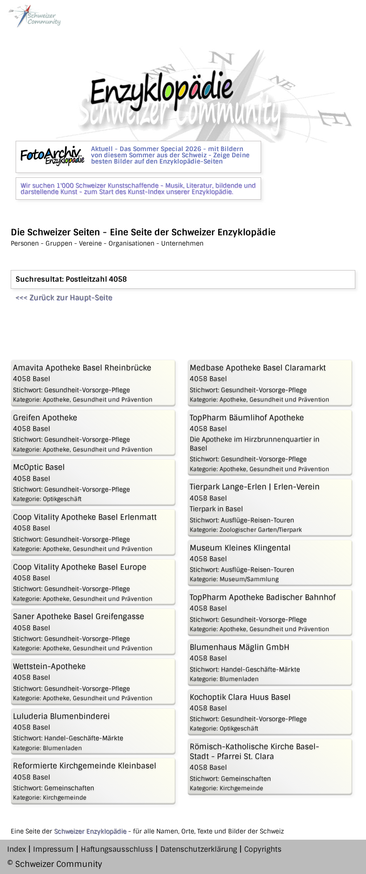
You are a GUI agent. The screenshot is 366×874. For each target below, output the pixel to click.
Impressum (53, 849)
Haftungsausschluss (117, 849)
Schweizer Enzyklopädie (90, 831)
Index (16, 849)
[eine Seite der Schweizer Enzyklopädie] (34, 16)
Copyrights (263, 849)
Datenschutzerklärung (198, 849)
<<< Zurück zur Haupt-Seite (63, 297)
